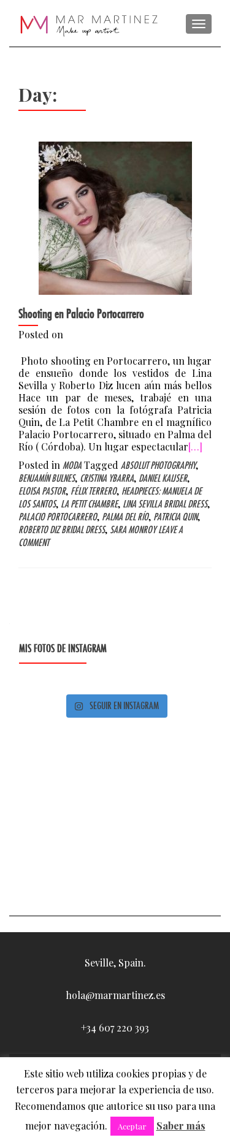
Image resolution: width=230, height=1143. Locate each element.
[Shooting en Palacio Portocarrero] (115, 216)
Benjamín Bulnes (46, 478)
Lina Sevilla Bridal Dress (165, 504)
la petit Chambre (89, 504)
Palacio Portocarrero (57, 517)
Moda (72, 465)
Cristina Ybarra (107, 478)
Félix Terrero (94, 491)
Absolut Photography (158, 465)
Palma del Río (125, 517)
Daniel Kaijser (163, 478)
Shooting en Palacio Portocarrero (81, 314)
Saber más (180, 1125)
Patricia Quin (175, 517)
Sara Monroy (133, 529)
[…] (195, 446)
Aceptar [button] (132, 1126)
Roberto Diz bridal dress (61, 529)
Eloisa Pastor (42, 491)
